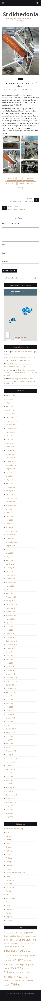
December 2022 (11, 531)
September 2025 (11, 428)
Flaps (30, 956)
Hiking (8, 876)
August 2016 (10, 769)
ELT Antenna (28, 179)
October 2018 (11, 685)
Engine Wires (10, 183)
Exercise (9, 847)
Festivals (9, 858)
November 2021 (11, 575)
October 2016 (11, 766)
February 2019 (11, 670)
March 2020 (10, 634)
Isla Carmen (15, 964)
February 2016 (11, 787)
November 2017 (11, 725)
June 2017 (9, 736)
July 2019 (9, 652)
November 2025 (11, 421)
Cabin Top (21, 936)
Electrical (11, 179)
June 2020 (9, 626)
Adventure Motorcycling (14, 829)
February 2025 (11, 450)
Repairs (8, 891)
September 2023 (11, 505)
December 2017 (11, 722)
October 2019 (11, 648)
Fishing (8, 862)
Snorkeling (11, 977)
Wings (32, 980)
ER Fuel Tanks (17, 946)
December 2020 (11, 604)
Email (4, 253)
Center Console (31, 936)
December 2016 (11, 758)
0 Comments (34, 90)
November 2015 (11, 798)
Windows (18, 980)
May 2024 (9, 480)
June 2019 (9, 656)
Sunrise (22, 977)
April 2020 (9, 630)
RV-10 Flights (10, 898)
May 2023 (9, 516)
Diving (8, 843)
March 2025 (10, 447)
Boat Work (9, 832)
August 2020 (10, 619)
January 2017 (10, 754)
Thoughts (9, 909)
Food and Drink (11, 865)
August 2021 (10, 586)
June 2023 (9, 513)
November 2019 (11, 645)
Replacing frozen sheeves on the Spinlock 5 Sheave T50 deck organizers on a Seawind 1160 (20, 372)
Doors (21, 939)
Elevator (7, 943)
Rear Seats (31, 183)
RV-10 (20, 79)
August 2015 (10, 806)
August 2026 (10, 395)
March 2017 (10, 747)
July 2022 (9, 549)
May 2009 (9, 817)
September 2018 (11, 689)
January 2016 (10, 791)
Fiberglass (10, 950)
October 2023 (11, 502)
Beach (6, 936)
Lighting (32, 964)
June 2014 (9, 810)
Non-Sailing (10, 880)
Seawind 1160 (29, 973)
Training (8, 913)
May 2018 (9, 703)
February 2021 (11, 597)
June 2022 (9, 553)
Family (8, 854)
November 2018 (11, 681)
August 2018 (10, 692)
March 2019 (10, 667)
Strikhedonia (20, 14)
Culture (8, 836)
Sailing (8, 902)
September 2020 (11, 615)
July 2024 (9, 472)
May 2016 (9, 780)
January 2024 (10, 491)
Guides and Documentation (15, 873)
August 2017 (10, 733)
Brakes (13, 936)
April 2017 (9, 743)
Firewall (21, 183)
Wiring (20, 188)
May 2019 (9, 659)
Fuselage (11, 960)
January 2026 (10, 414)
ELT (19, 179)
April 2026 (9, 406)
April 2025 (9, 443)
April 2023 (9, 520)
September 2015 (11, 802)
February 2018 (11, 714)
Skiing (8, 906)
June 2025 (9, 439)
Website (5, 261)
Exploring (9, 851)
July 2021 (9, 590)
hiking (19, 960)
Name (5, 244)
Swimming (7, 980)
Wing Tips (7, 985)
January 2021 (10, 601)
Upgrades (9, 917)
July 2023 (9, 509)
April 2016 (9, 784)
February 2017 (11, 751)
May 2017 (9, 740)
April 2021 (9, 593)
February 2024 (11, 487)
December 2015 (11, 795)
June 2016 (9, 777)
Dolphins (15, 940)
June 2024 (9, 476)
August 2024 (10, 469)
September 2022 (11, 542)
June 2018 (9, 700)
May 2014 (9, 813)
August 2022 (10, 546)
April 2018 (9, 707)
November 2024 (11, 458)
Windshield (26, 980)
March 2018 (10, 710)
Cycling (8, 840)
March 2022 (10, 564)
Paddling (9, 884)
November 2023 (11, 498)
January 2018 (10, 718)
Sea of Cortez (18, 972)
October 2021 (11, 579)
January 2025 (10, 454)
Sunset (27, 977)
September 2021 (11, 582)
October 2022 (11, 538)
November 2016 (11, 762)
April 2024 (9, 483)
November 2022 (11, 535)
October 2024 (11, 461)
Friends (8, 869)
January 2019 (10, 674)
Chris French (9, 90)
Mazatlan (7, 968)
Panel (22, 968)
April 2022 (9, 560)
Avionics (15, 932)
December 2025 (11, 417)
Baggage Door (26, 932)
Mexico (15, 968)
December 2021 (11, 571)
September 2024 (11, 465)
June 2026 (9, 399)
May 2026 (9, 403)
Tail (13, 980)
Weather (9, 920)
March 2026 (10, 410)
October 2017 (11, 729)
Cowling (8, 939)
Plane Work (10, 887)
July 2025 (9, 436)
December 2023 (11, 494)
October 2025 (11, 425)
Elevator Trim (17, 943)
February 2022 (11, 568)
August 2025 (10, 432)
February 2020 (11, 637)
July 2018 (9, 696)
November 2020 (11, 608)
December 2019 (11, 641)
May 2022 (9, 557)
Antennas (7, 933)
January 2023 (10, 527)
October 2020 (11, 612)
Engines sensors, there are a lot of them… (20, 84)
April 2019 (9, 663)
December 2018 (11, 678)
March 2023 (10, 524)
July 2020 (9, 623)
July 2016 (9, 773)
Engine (26, 943)
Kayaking (24, 964)
